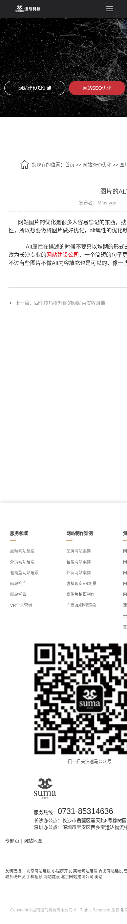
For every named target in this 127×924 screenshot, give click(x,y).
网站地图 (32, 841)
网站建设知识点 (34, 88)
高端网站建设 (22, 551)
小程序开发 (62, 871)
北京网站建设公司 (77, 876)
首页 (70, 164)
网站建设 (52, 876)
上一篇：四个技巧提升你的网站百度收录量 (60, 303)
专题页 (12, 841)
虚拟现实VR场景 (81, 583)
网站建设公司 (62, 255)
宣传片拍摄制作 (80, 594)
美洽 (98, 876)
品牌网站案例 (78, 551)
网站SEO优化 (97, 88)
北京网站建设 (38, 871)
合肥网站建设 (111, 871)
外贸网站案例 (78, 572)
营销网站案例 (78, 562)
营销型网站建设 (24, 572)
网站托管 (18, 594)
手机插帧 (34, 876)
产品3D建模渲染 (81, 605)
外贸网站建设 (22, 562)
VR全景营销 (21, 605)
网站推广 (18, 583)
